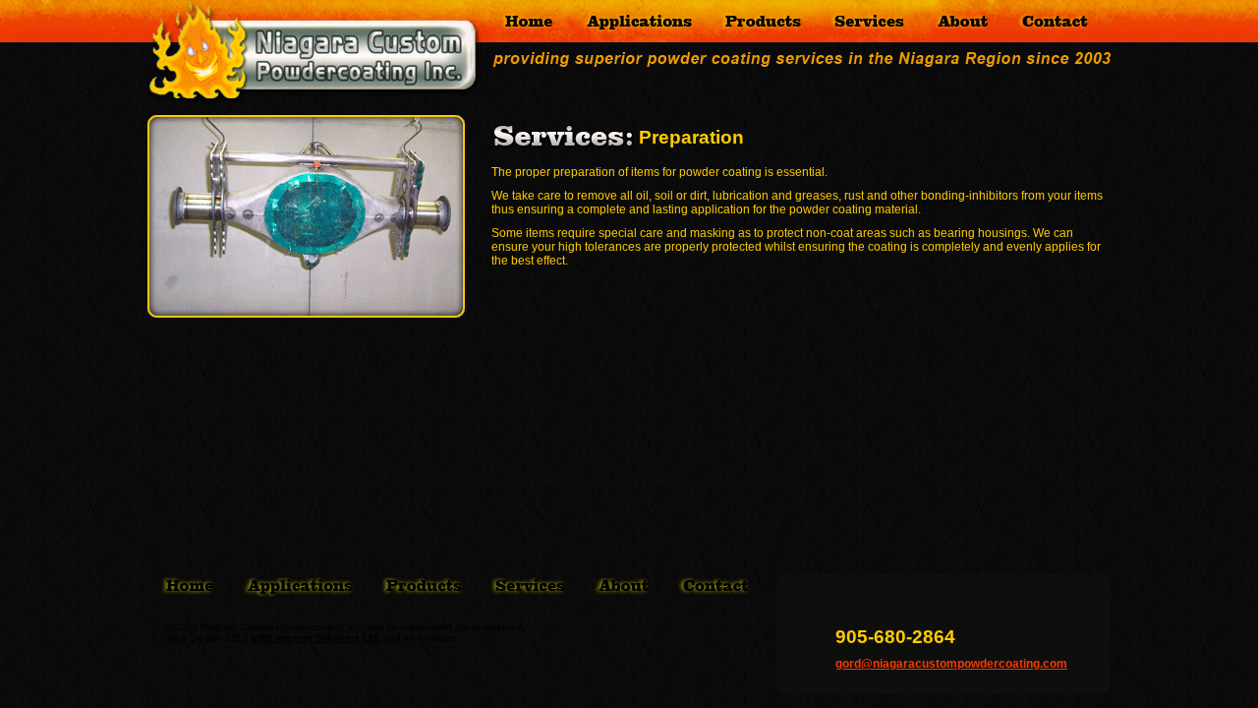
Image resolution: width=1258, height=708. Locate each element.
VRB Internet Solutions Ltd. (316, 637)
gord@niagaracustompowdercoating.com (951, 664)
